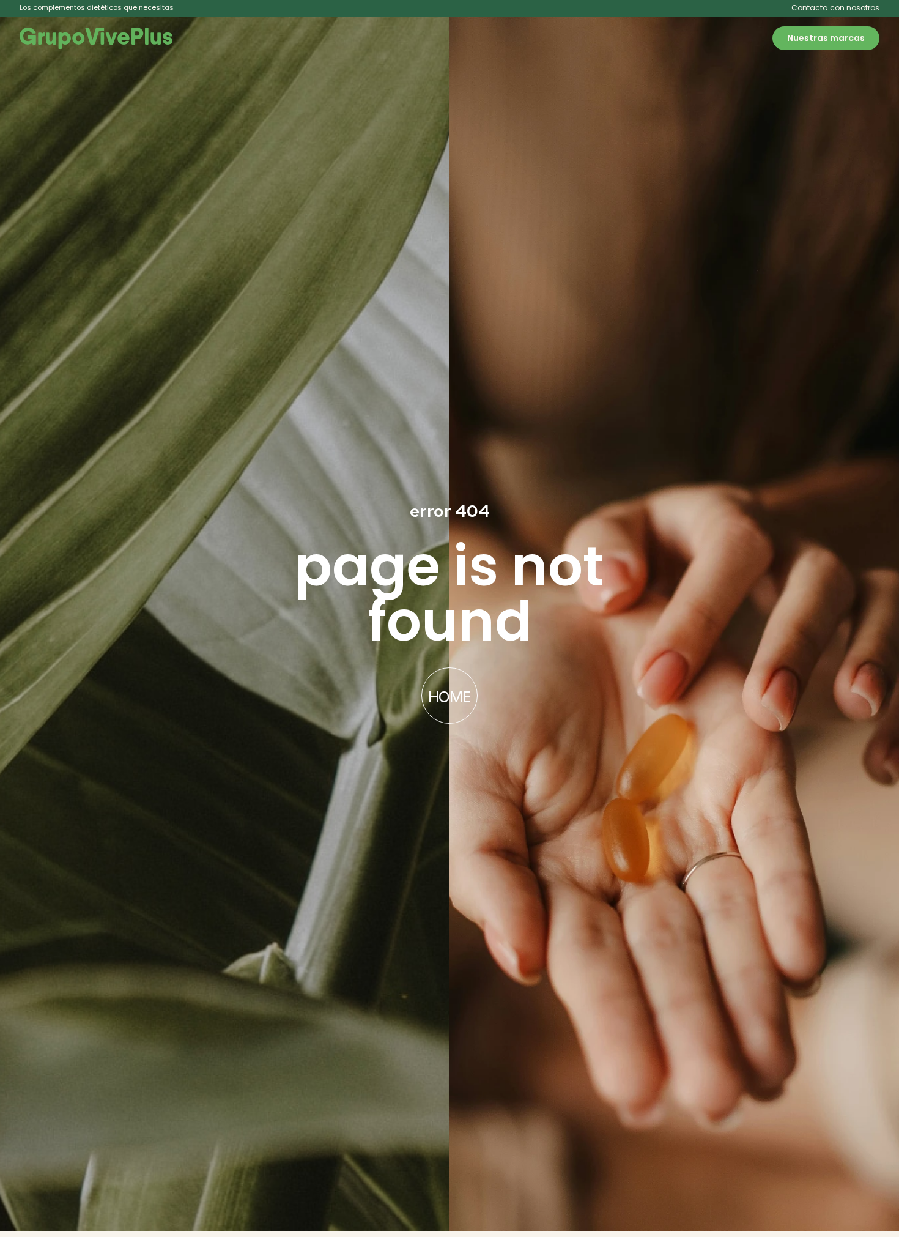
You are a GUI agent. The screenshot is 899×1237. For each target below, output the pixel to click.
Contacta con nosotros (835, 7)
